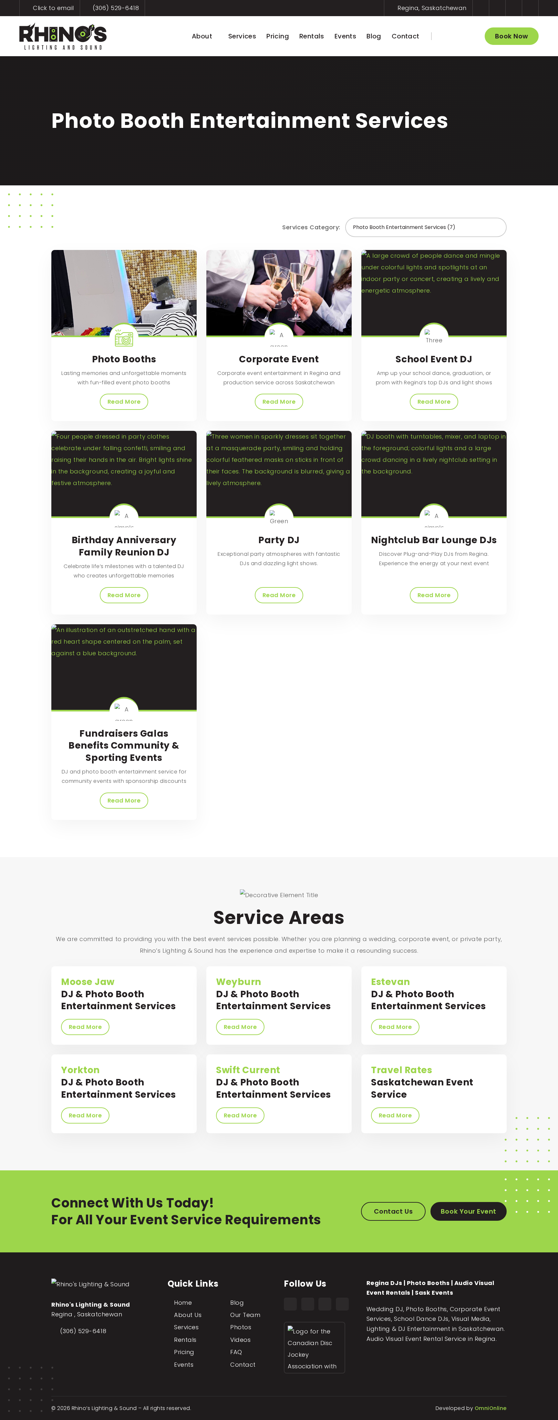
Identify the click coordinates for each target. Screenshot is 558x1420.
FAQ (236, 1352)
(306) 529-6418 (115, 8)
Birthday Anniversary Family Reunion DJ (124, 546)
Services (242, 36)
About (202, 36)
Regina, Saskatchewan (431, 8)
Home (183, 1303)
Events (345, 36)
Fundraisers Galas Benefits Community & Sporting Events (124, 745)
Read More (124, 402)
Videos (240, 1340)
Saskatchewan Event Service (422, 1082)
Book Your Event (468, 1211)
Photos (240, 1327)
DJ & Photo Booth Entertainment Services (118, 994)
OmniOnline (491, 1408)
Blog (374, 36)
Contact (405, 36)
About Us (188, 1315)
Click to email (52, 8)
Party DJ (278, 540)
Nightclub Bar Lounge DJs (434, 540)
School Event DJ (434, 359)
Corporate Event (279, 359)
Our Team (245, 1315)
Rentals (311, 36)
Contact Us (393, 1211)
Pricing (277, 36)
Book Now (511, 36)
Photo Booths (124, 359)
